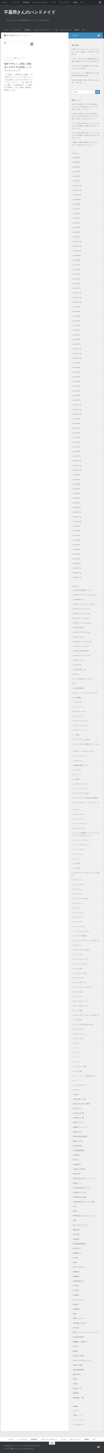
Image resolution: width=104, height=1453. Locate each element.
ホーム (4, 2)
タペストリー (77, 880)
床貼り (75, 1211)
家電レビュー (77, 1183)
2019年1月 (76, 563)
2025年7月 (76, 209)
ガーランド (77, 775)
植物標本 (76, 1272)
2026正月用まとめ (79, 669)
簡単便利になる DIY (80, 1323)
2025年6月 (76, 213)
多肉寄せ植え (77, 1146)
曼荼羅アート (77, 1253)
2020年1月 (76, 507)
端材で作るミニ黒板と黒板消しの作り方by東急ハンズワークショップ (18, 67)
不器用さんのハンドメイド (30, 12)
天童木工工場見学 (79, 1169)
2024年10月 (77, 251)
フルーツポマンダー (80, 982)
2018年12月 (77, 568)
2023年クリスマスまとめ (81, 623)
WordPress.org (78, 1424)
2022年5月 (76, 381)
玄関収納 (76, 1309)
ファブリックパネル (80, 964)
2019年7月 (76, 535)
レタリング (77, 1090)
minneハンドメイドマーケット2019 (85, 693)
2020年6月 (76, 484)
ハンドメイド (15, 2)
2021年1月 (76, 456)
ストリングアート (79, 849)
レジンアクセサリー (80, 1085)
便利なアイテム (78, 1122)
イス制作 (76, 735)
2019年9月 (76, 526)
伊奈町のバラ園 (78, 1118)
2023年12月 (77, 293)
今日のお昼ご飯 (78, 1113)
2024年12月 (77, 241)
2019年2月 (76, 559)
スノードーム (77, 854)
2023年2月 (76, 339)
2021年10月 (77, 414)
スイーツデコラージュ (81, 845)
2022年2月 (76, 395)
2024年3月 (76, 283)
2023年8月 (76, 311)
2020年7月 (76, 479)
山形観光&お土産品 (80, 1197)
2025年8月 (76, 204)
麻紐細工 (76, 1393)
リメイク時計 (77, 1071)
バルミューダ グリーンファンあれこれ (86, 940)
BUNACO (76, 674)
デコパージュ (77, 889)
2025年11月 (77, 190)
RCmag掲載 (77, 697)
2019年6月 (76, 540)
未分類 (75, 1258)
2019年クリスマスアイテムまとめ (84, 595)
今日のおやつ (77, 1108)
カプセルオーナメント (81, 784)
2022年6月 (76, 377)
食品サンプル (77, 1388)
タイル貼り (77, 863)
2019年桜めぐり (78, 599)
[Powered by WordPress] (11, 1448)
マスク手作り (77, 1020)
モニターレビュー (79, 1034)
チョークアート (78, 884)
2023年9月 (76, 307)
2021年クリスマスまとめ (81, 609)
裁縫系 (75, 1351)
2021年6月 (76, 433)
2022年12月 (77, 349)
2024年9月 (76, 255)
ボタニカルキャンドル (81, 1001)
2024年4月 (76, 279)
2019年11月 (77, 517)
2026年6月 (76, 162)
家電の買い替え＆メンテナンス (84, 1178)
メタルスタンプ (78, 1029)
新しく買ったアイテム (81, 1225)
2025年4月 (76, 223)
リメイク (76, 1057)
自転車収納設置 (78, 1337)
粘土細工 (76, 1328)
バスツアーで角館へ (80, 936)
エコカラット (77, 761)
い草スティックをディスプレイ (84, 751)
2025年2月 (76, 232)
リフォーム (77, 1052)
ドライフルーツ (78, 917)
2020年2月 (76, 503)
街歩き (75, 1346)
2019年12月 (77, 512)
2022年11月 (77, 353)
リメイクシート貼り (80, 1066)
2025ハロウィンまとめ (81, 646)
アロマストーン (78, 716)
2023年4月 (76, 330)
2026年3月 (76, 172)
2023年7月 (76, 316)
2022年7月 (76, 372)
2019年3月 (76, 554)
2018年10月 (77, 577)
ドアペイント (77, 903)
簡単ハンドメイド (19, 58)
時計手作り (77, 1248)
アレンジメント (64, 2)
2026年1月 (76, 181)
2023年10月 (77, 302)
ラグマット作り (78, 1038)
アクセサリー (77, 702)
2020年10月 (77, 470)
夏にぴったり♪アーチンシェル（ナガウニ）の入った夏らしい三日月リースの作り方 (85, 51)
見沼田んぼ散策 (78, 1356)
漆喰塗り (76, 1304)
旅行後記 (76, 1234)
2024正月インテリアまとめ (82, 641)
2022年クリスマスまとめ (81, 613)
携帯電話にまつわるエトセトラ (84, 1216)
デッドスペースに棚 (80, 898)
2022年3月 (76, 391)
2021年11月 (77, 409)
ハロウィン (77, 945)
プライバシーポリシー (40, 2)
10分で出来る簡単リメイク (82, 590)
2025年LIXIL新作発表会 (81, 651)
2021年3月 (76, 447)
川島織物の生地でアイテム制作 (84, 1202)
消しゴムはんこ (78, 1300)
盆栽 (74, 1314)
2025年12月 (77, 186)
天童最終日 (77, 1164)
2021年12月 (77, 405)
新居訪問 (76, 1230)
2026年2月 (76, 176)
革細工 (75, 2)
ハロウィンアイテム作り (81, 950)
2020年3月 (76, 498)
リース (53, 2)
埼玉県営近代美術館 (80, 1136)
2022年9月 (76, 363)
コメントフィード (79, 1420)
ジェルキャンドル (79, 828)
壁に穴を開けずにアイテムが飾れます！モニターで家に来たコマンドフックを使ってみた (85, 106)
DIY (82, 2)
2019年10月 (77, 521)
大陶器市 (76, 1155)
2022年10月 (77, 358)
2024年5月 (76, 274)
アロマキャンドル (79, 711)
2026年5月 (76, 167)
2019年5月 (76, 545)
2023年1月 (76, 344)
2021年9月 (76, 419)
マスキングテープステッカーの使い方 (86, 1015)
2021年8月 (76, 423)
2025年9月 (76, 200)
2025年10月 (77, 195)
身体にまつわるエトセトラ (82, 1360)
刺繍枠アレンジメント (81, 1127)
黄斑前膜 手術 (78, 1398)
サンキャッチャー (79, 814)
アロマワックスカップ (81, 725)
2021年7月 (76, 428)
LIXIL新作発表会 (78, 688)
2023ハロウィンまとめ (81, 618)
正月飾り (76, 1286)
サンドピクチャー (79, 819)
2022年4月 (76, 386)
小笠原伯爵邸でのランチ (81, 1188)
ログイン (76, 1410)
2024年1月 (76, 288)
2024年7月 (76, 265)
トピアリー (77, 908)
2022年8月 (76, 367)
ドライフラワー (78, 912)
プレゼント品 (77, 992)
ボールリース (77, 996)
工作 (74, 1206)
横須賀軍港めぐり (79, 1281)
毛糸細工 (76, 1295)
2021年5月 (76, 437)
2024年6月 (76, 269)
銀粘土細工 (77, 1374)
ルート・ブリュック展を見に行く (84, 1076)
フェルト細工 (77, 968)
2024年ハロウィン (79, 637)
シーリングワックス (80, 824)
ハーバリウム (77, 922)
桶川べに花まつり (79, 1267)
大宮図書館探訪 (78, 1150)
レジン (75, 1080)
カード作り (77, 770)
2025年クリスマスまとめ (81, 655)
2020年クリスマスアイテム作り (84, 604)
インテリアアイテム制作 (81, 739)
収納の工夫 (77, 1132)
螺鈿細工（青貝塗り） (81, 1342)
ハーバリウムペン (79, 926)
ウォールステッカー (80, 756)
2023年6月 (76, 321)
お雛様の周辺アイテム (81, 765)
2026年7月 (76, 158)
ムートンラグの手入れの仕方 (83, 1024)
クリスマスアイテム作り (81, 793)
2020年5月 (76, 489)
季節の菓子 (77, 1174)
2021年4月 (76, 442)
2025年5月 (76, 218)
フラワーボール (78, 978)
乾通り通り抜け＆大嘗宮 (81, 1104)
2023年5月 (76, 325)
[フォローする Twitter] (99, 35)
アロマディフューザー (81, 721)
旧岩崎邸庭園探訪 (79, 1244)
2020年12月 (77, 461)
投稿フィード (77, 1415)
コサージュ (77, 810)
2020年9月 (76, 475)
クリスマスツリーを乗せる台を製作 (85, 798)
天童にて (76, 1160)
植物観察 (76, 1276)
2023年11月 (77, 297)
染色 (74, 1262)
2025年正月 (77, 665)
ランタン (76, 1043)
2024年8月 (76, 260)
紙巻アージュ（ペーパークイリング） (86, 1332)
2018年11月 (77, 573)
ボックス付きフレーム (81, 1006)
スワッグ (76, 859)
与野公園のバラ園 (79, 1099)
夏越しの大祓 (77, 1141)
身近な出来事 (77, 1365)
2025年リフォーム (79, 660)
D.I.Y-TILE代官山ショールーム (83, 679)
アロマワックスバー (80, 730)
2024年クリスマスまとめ (81, 632)
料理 (74, 1220)
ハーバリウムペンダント (81, 931)
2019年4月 (76, 549)
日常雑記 (26, 2)
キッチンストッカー (80, 789)
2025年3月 (76, 227)
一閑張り (76, 1094)
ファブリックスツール (81, 959)
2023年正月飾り (78, 627)
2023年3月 (76, 335)
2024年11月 (77, 246)
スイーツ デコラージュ (81, 840)
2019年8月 (76, 531)
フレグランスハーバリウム (82, 987)
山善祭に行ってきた (80, 1192)
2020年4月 (76, 493)
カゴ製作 (76, 779)
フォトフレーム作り (80, 973)
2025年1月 (76, 237)
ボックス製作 (77, 1010)
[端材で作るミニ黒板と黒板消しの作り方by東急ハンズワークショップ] (18, 48)
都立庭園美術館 (78, 1370)
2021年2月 (76, 451)
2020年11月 (77, 465)
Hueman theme (28, 1448)
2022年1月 (76, 400)
